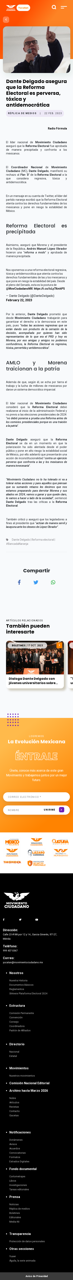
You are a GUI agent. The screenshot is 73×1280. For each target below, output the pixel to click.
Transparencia (20, 1234)
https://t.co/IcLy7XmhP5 (49, 288)
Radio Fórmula (57, 128)
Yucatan (23, 7)
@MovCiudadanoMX (19, 288)
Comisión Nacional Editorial (29, 1083)
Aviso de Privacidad (37, 1276)
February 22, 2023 (19, 300)
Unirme (49, 809)
